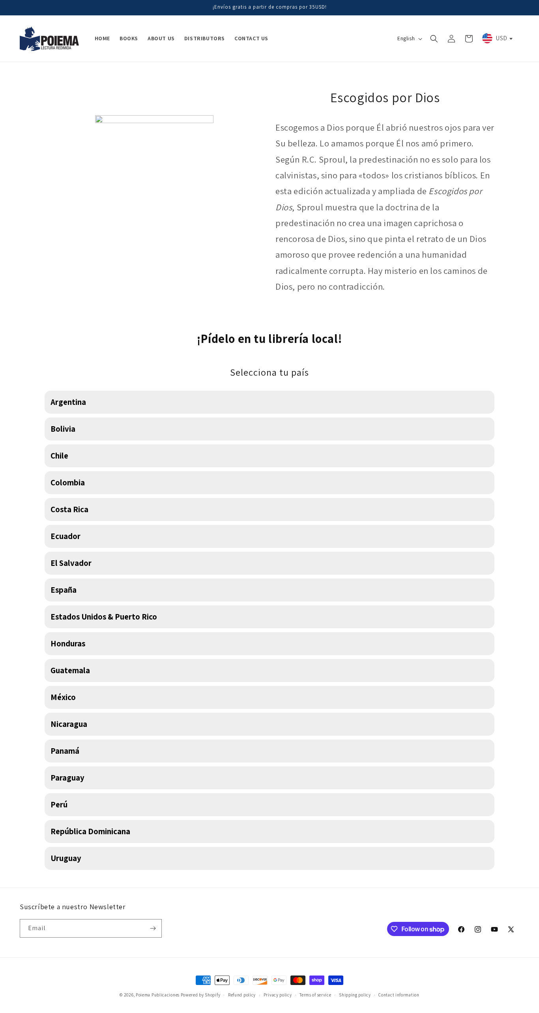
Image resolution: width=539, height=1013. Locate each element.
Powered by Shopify (201, 995)
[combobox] (496, 38)
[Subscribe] (152, 928)
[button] (434, 38)
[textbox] (496, 38)
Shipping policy (355, 995)
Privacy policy (278, 995)
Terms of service (315, 995)
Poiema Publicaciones (158, 995)
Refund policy (242, 995)
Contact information (398, 995)
